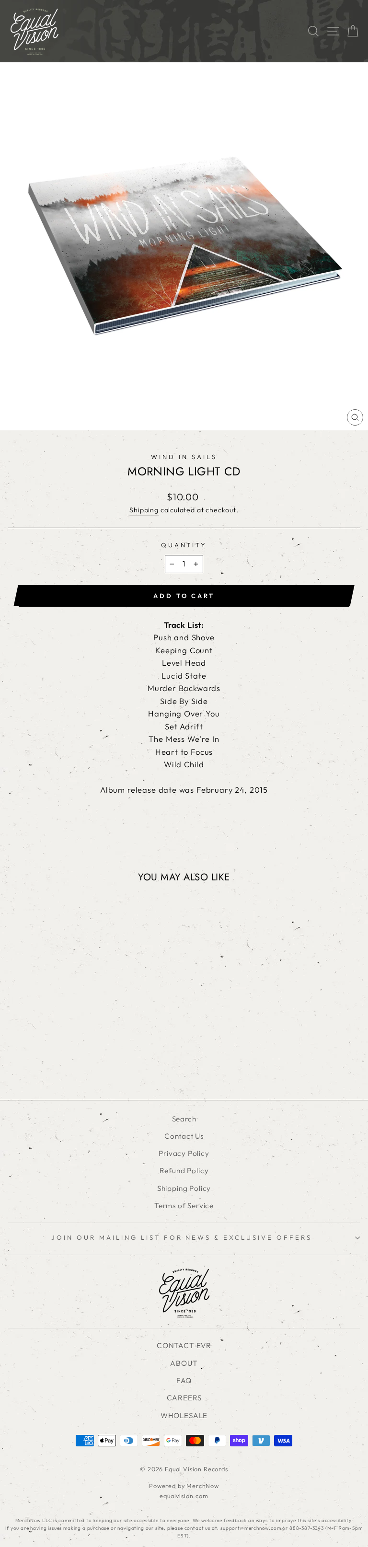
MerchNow (202, 1485)
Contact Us (184, 1136)
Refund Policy (184, 1170)
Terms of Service (184, 1205)
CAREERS (184, 1397)
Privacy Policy (184, 1153)
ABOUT (183, 1363)
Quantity (184, 545)
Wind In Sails (184, 457)
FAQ (184, 1380)
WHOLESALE (184, 1415)
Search (184, 1118)
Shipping (144, 510)
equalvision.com (184, 1496)
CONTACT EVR (184, 1345)
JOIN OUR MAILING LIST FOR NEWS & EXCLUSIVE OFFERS (181, 1237)
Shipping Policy (184, 1188)
